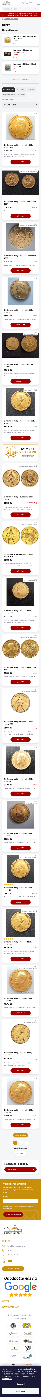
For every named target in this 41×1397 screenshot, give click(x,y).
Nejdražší (31, 89)
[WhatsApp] (4, 1261)
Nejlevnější (21, 89)
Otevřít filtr (10, 105)
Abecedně (21, 95)
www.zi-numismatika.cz (26, 1369)
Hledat (36, 9)
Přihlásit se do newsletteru (13, 1214)
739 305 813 (11, 1250)
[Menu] (38, 3)
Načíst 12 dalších (20, 1135)
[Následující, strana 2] (21, 1143)
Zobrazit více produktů (20, 80)
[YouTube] (10, 1261)
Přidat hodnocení (12, 1169)
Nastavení (20, 1384)
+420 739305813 (12, 1255)
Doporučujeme (8, 89)
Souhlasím (20, 1391)
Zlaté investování (13, 1315)
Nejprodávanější (9, 95)
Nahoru (22, 1153)
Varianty (19, 325)
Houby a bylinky (20, 1318)
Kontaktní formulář (13, 1268)
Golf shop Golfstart (26, 1315)
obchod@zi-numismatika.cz (16, 1246)
